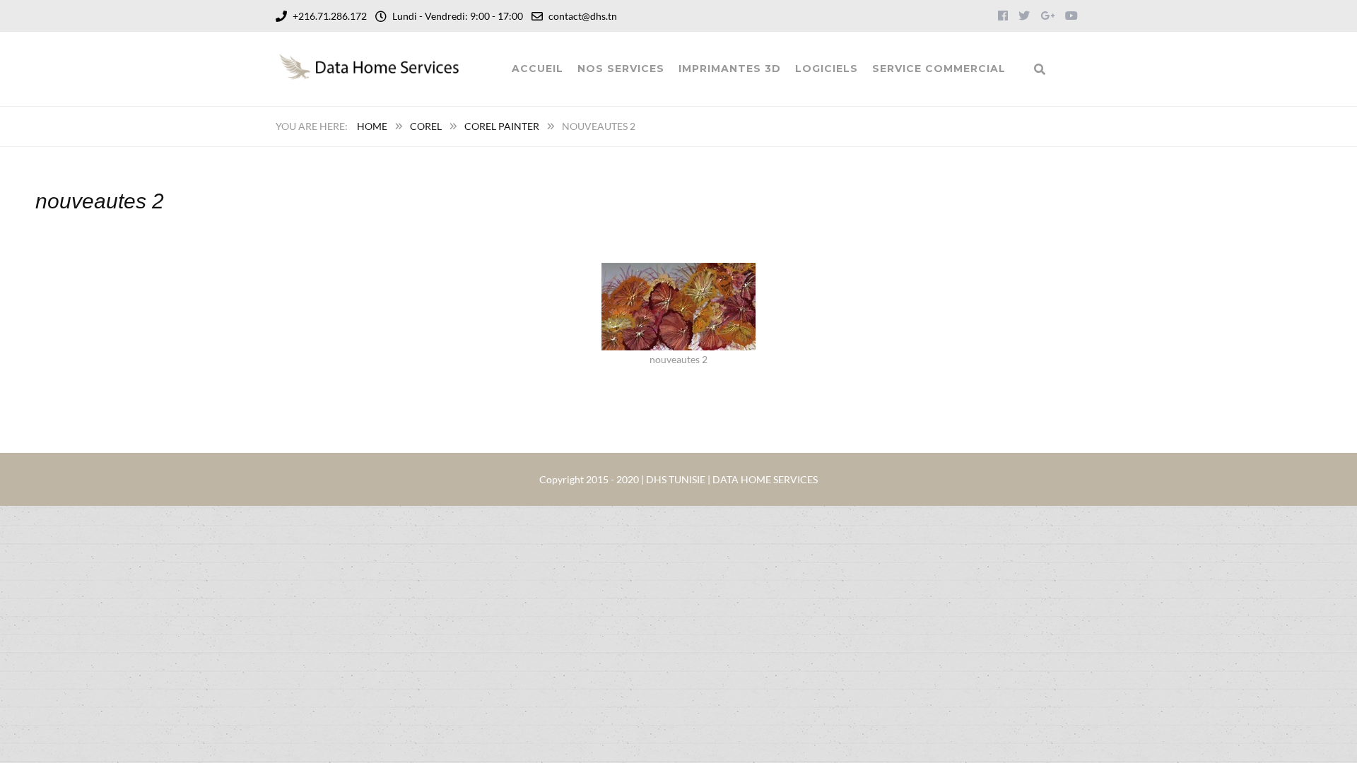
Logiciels (826, 68)
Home (372, 126)
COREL (426, 126)
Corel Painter (501, 126)
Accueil (537, 68)
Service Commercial (939, 68)
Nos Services (620, 68)
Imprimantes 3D (729, 68)
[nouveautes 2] (678, 272)
